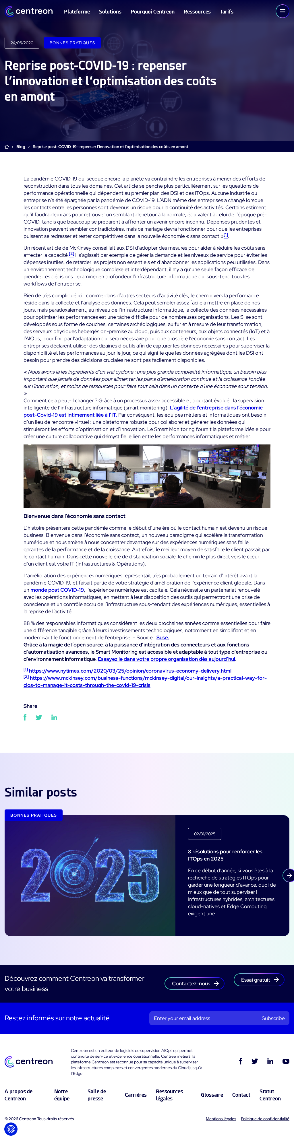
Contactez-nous (191, 983)
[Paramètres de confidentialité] (11, 1129)
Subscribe (273, 1018)
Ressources (197, 12)
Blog (20, 146)
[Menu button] (282, 11)
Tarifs (226, 12)
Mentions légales (221, 1118)
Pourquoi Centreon (153, 12)
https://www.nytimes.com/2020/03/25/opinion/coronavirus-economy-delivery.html (130, 670)
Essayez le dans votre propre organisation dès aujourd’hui (166, 659)
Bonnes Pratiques (72, 42)
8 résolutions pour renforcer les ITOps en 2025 (225, 855)
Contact (241, 1095)
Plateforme (77, 12)
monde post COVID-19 (57, 589)
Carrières (136, 1095)
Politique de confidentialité (265, 1118)
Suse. (162, 637)
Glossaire (212, 1095)
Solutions (110, 12)
